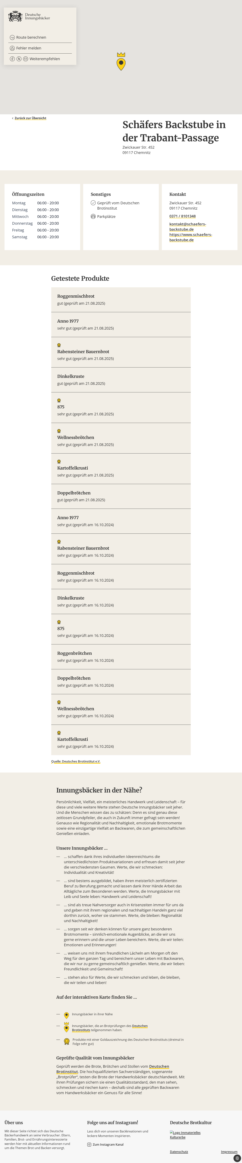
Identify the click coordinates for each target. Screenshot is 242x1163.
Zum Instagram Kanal (108, 1145)
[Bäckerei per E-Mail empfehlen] (25, 58)
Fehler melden (28, 48)
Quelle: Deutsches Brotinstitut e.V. (75, 761)
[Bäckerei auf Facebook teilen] (12, 58)
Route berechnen (31, 37)
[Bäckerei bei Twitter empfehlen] (19, 58)
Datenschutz (179, 1152)
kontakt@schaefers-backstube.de (187, 226)
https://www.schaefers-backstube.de (190, 237)
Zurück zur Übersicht (30, 118)
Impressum (229, 1152)
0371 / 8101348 (182, 216)
